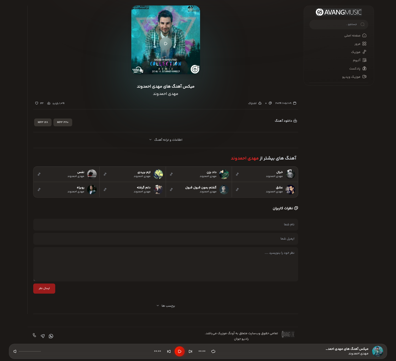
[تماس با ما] (34, 336)
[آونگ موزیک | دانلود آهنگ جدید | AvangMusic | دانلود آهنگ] (338, 12)
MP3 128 (43, 122)
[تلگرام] (42, 336)
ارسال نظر (44, 288)
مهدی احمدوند (245, 158)
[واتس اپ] (50, 336)
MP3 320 (63, 122)
